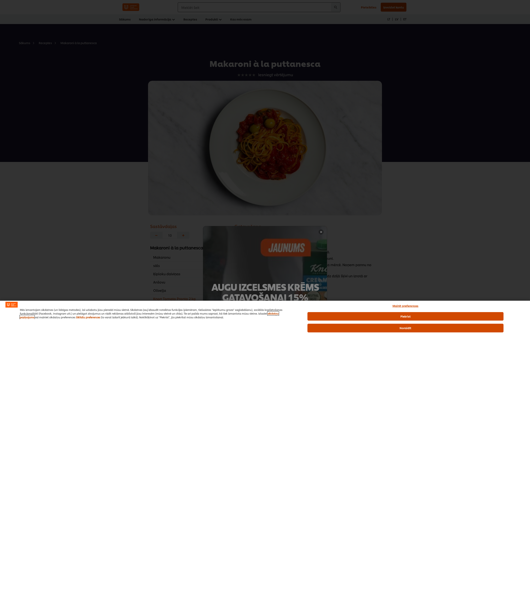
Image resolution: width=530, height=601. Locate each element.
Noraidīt (405, 328)
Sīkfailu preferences (88, 317)
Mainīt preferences (405, 306)
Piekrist (405, 316)
